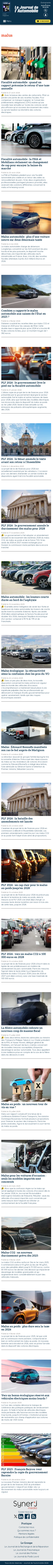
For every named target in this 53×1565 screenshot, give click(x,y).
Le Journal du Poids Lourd (26, 1556)
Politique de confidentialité (26, 1537)
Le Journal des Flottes (26, 1553)
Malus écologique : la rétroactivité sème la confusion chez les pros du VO (25, 672)
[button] (42, 21)
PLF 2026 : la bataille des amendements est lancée (17, 820)
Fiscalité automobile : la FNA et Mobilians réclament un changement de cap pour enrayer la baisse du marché (24, 164)
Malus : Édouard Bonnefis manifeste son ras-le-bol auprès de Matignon (24, 749)
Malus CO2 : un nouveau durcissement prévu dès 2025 (19, 1254)
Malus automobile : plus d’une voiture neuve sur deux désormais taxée (25, 238)
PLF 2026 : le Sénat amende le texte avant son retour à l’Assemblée (23, 461)
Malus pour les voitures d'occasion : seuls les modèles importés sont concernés (23, 1178)
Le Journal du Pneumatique (26, 1550)
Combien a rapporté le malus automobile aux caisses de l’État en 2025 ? (23, 313)
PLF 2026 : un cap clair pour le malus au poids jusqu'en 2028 (24, 887)
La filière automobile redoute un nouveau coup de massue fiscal (22, 1029)
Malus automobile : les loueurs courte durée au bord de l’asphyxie (25, 599)
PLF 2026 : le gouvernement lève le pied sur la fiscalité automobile (23, 384)
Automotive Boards (45, 6)
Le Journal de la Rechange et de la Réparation (27, 1546)
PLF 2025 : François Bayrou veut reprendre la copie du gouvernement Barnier (24, 1472)
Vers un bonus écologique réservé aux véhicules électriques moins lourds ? (25, 1397)
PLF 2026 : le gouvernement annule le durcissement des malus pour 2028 (25, 527)
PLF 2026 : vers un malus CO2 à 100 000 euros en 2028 (23, 956)
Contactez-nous (26, 1527)
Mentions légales (26, 1533)
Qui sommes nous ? (26, 1530)
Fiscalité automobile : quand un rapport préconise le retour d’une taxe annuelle (25, 85)
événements (46, 3)
